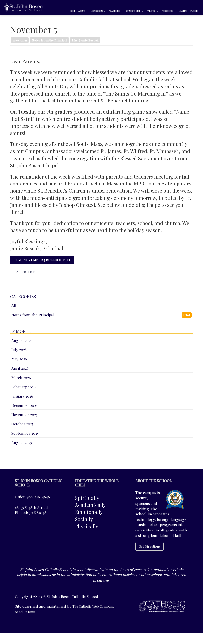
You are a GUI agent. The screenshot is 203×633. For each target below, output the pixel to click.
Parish (194, 10)
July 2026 (19, 349)
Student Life (133, 10)
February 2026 (23, 386)
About (81, 10)
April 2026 (20, 368)
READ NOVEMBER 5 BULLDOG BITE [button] (42, 260)
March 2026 (21, 377)
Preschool (168, 10)
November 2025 (24, 414)
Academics (115, 10)
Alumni (183, 10)
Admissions (97, 10)
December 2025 (24, 405)
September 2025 (25, 433)
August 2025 (21, 442)
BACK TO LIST (24, 272)
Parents (151, 10)
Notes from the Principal (32, 314)
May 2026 (19, 358)
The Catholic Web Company (93, 606)
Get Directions (149, 546)
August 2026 (21, 340)
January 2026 (22, 396)
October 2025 (22, 423)
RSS (185, 315)
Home (72, 10)
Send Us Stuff (25, 611)
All (13, 305)
